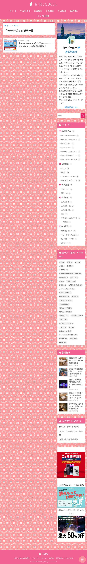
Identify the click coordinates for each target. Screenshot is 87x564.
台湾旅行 (39, 11)
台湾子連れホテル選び (70, 151)
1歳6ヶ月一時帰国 (65, 312)
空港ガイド (71, 281)
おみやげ (63, 319)
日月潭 (70, 266)
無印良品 (73, 338)
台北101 (74, 277)
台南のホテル (67, 143)
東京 (61, 281)
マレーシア (66, 189)
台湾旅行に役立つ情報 (70, 180)
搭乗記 (62, 285)
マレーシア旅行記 (65, 300)
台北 (62, 262)
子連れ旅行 (64, 296)
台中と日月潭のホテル (70, 139)
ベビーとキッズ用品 (69, 235)
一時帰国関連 (64, 304)
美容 (64, 214)
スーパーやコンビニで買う (68, 335)
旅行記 (65, 172)
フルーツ (62, 327)
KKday (62, 342)
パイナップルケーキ (66, 323)
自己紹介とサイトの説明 (69, 427)
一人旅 (75, 296)
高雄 (69, 262)
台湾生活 (63, 11)
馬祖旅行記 (63, 277)
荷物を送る (63, 315)
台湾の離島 (63, 270)
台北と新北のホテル (69, 135)
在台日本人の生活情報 (70, 218)
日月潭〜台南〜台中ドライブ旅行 (70, 273)
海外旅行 (51, 11)
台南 (62, 266)
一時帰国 (65, 222)
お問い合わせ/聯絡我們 (68, 439)
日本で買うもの (77, 315)
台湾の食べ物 (67, 206)
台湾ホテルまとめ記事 (70, 159)
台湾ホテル (26, 11)
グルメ (65, 168)
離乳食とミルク (68, 231)
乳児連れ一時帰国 (69, 239)
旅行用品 (63, 338)
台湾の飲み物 (67, 210)
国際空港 (65, 193)
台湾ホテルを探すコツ (70, 155)
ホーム (14, 11)
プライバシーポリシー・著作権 (71, 433)
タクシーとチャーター (66, 289)
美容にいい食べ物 (65, 331)
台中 (77, 262)
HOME (44, 553)
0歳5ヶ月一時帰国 (65, 308)
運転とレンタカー (65, 292)
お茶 (71, 327)
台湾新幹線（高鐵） (75, 285)
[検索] (83, 115)
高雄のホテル (67, 147)
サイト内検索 (44, 16)
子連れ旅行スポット (69, 176)
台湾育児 (74, 11)
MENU (82, 560)
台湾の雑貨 (66, 202)
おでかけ (65, 243)
